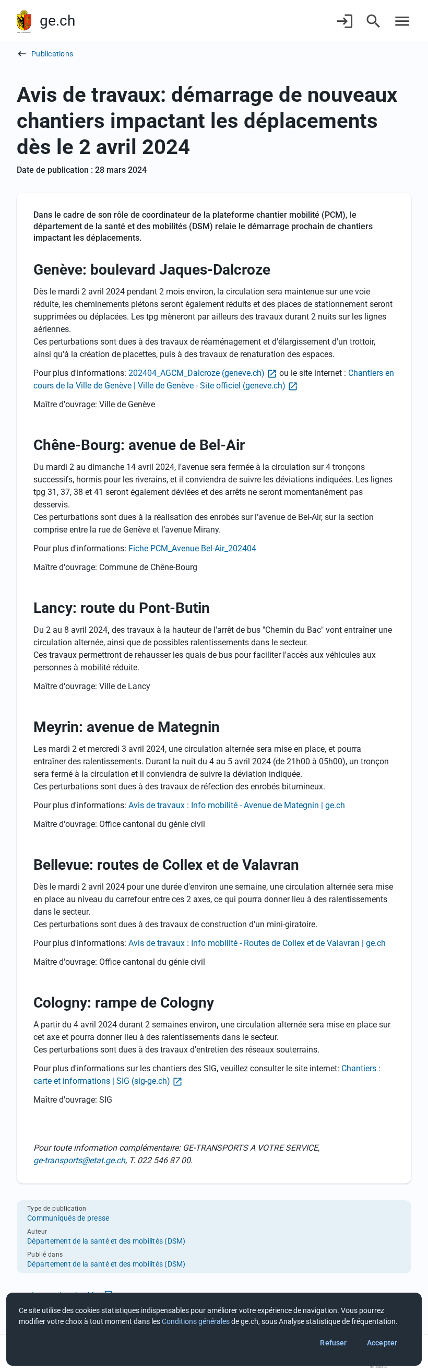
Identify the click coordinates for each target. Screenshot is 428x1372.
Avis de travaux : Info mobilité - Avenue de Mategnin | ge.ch (236, 805)
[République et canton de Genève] (24, 21)
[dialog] (214, 1329)
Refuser (333, 1343)
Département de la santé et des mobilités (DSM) (106, 1241)
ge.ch (57, 20)
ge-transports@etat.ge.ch (79, 1160)
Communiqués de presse (68, 1218)
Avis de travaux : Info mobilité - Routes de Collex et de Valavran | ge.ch (257, 943)
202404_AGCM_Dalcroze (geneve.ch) (196, 373)
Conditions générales (196, 1321)
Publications (52, 54)
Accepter (382, 1343)
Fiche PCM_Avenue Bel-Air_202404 (192, 548)
